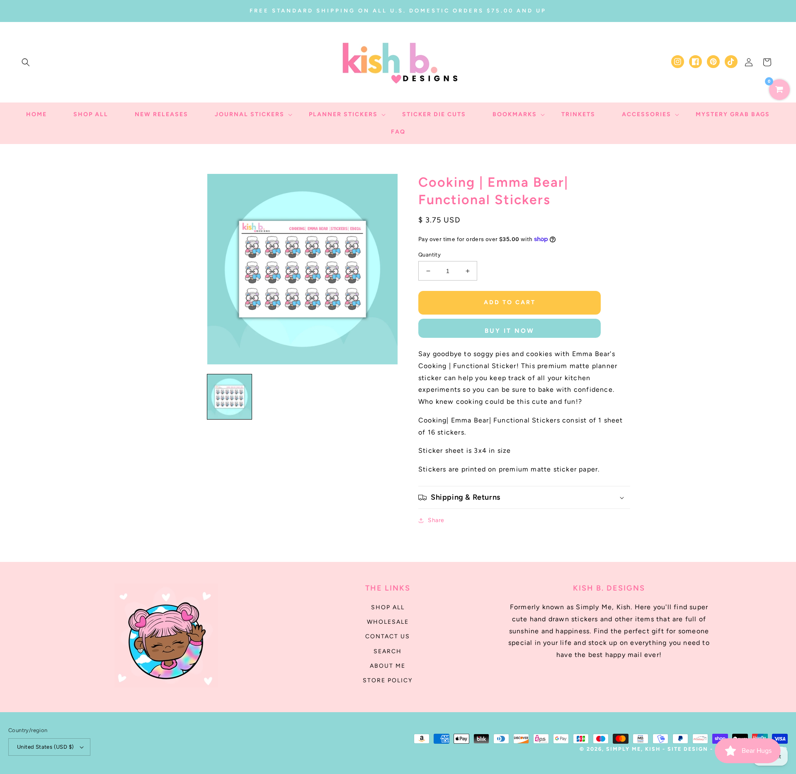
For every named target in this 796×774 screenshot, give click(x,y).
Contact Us (387, 636)
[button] (26, 62)
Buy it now (509, 331)
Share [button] (436, 520)
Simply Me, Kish (634, 749)
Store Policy (388, 680)
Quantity (429, 254)
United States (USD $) (45, 747)
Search (388, 651)
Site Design (687, 749)
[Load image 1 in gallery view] (229, 396)
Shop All (388, 607)
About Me (387, 665)
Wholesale (388, 621)
